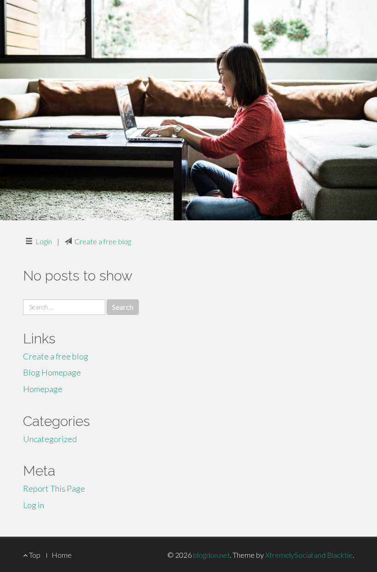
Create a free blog (102, 241)
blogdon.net (211, 554)
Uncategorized (50, 439)
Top (34, 554)
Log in (33, 505)
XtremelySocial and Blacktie (309, 554)
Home (61, 554)
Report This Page (54, 488)
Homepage (43, 389)
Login (43, 241)
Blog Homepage (52, 372)
